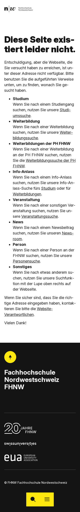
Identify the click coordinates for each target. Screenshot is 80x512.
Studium (48, 188)
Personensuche (26, 261)
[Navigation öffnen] (47, 499)
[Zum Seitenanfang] (10, 357)
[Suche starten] (33, 499)
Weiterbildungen (27, 194)
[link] (18, 9)
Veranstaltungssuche (39, 216)
